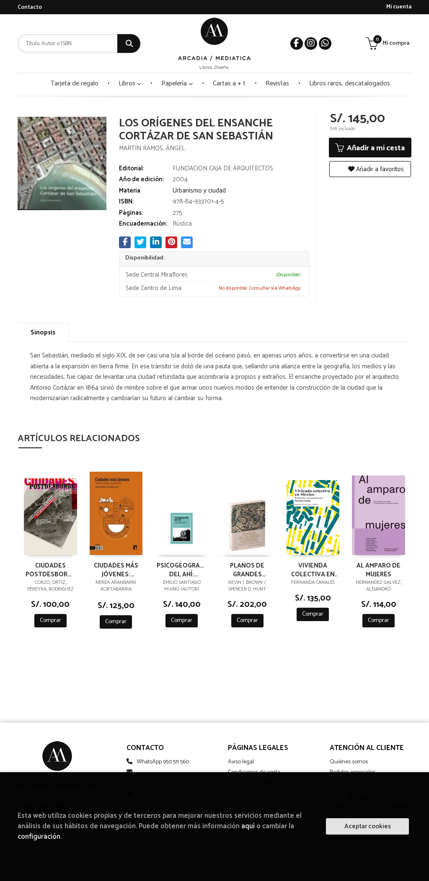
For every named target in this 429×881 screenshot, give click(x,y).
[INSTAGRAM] (311, 43)
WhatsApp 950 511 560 (163, 762)
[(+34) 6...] (325, 43)
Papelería (175, 83)
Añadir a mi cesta (375, 148)
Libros (128, 83)
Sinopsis (43, 332)
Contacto (30, 7)
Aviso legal (241, 762)
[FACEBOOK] (296, 43)
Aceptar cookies (367, 826)
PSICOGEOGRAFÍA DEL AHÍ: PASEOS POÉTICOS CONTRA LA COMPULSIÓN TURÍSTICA (182, 569)
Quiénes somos (349, 762)
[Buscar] (128, 43)
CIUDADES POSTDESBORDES (50, 569)
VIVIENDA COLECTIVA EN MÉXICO (313, 569)
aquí (248, 826)
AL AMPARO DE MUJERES (379, 569)
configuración (39, 836)
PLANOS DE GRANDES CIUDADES (247, 569)
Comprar (50, 620)
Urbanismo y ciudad (199, 190)
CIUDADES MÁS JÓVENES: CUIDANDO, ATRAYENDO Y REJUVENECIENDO (116, 569)
